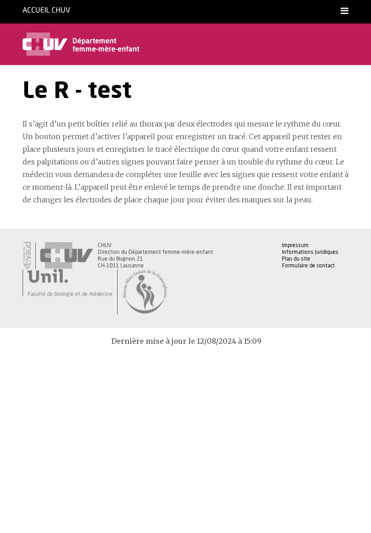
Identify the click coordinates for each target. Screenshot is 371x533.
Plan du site (296, 259)
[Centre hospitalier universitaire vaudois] (66, 255)
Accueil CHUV (46, 10)
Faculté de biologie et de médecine (70, 294)
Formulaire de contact (308, 265)
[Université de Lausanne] (70, 276)
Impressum (295, 245)
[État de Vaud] (27, 255)
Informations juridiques (310, 252)
